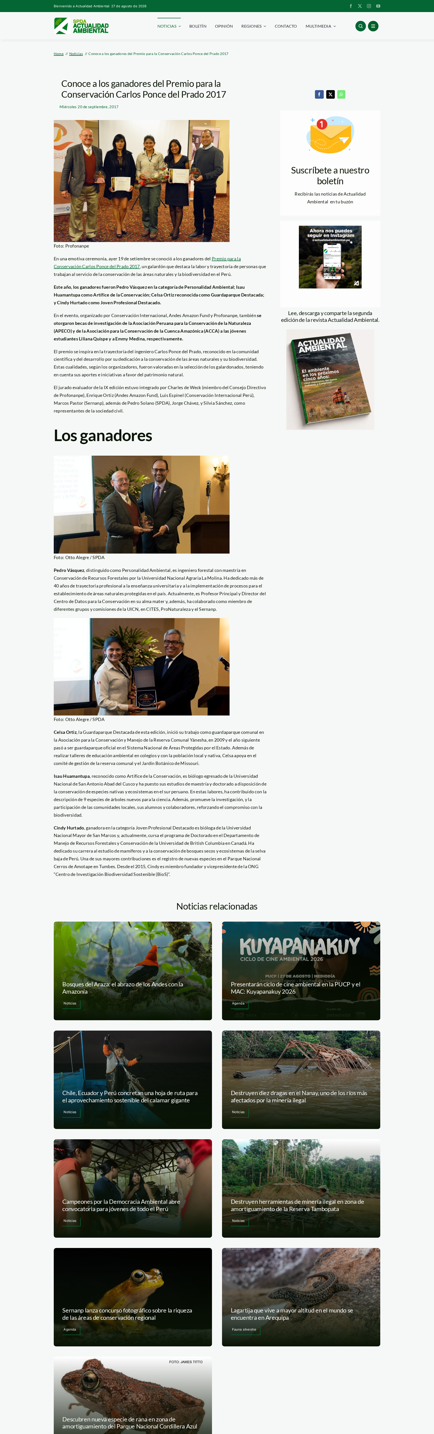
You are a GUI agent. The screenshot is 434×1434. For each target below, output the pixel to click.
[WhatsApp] (341, 94)
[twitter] (360, 6)
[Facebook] (319, 94)
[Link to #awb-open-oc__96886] (360, 26)
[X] (330, 94)
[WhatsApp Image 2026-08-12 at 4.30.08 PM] (330, 331)
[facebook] (351, 6)
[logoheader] (81, 19)
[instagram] (369, 6)
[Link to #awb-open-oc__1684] (373, 26)
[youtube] (378, 6)
